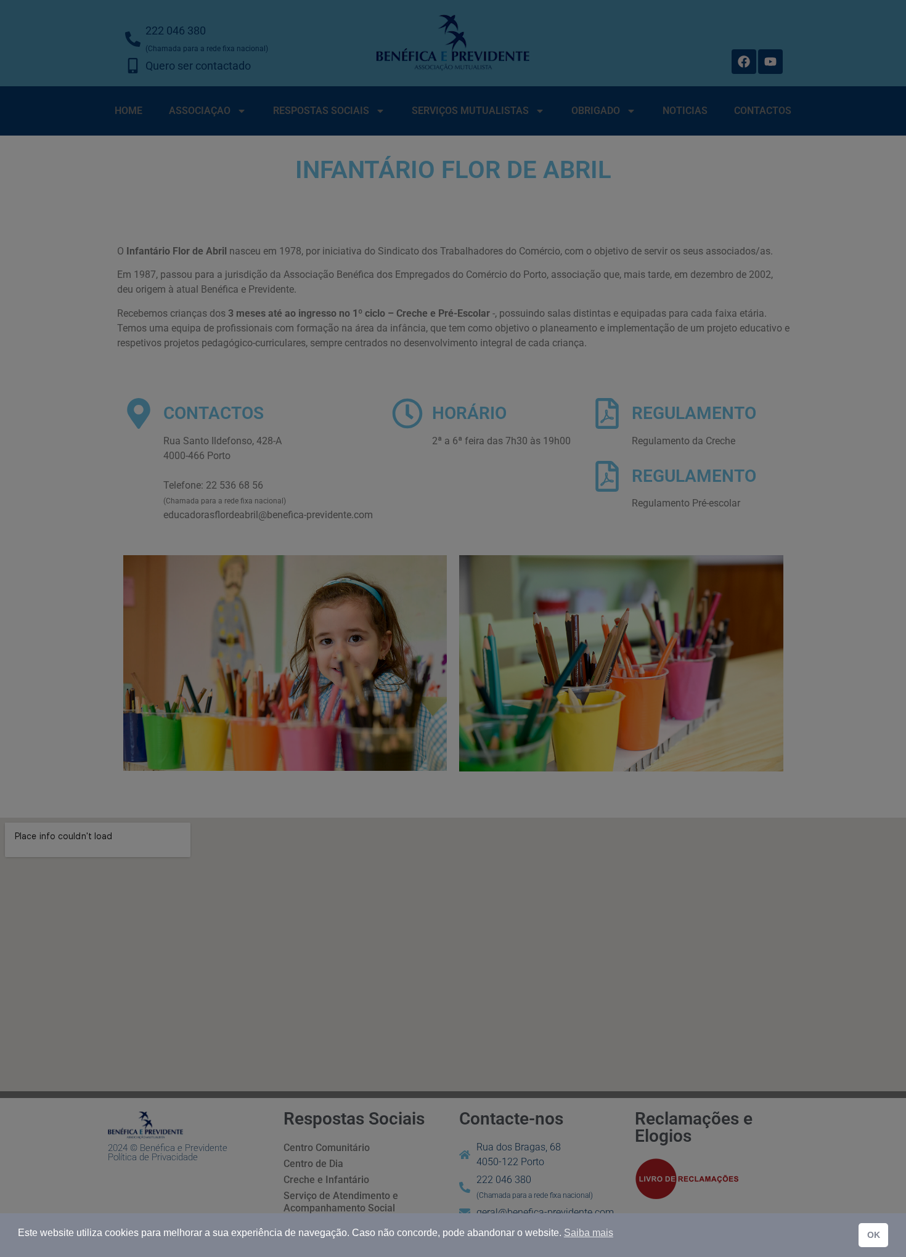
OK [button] (873, 1235)
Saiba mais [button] (588, 1232)
